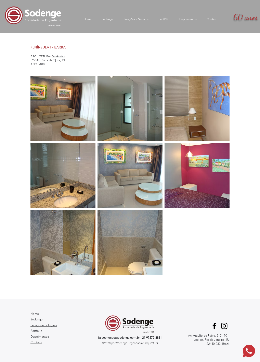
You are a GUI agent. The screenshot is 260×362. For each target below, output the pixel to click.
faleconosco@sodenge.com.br (119, 337)
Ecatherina (58, 56)
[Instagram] (224, 326)
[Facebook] (214, 326)
